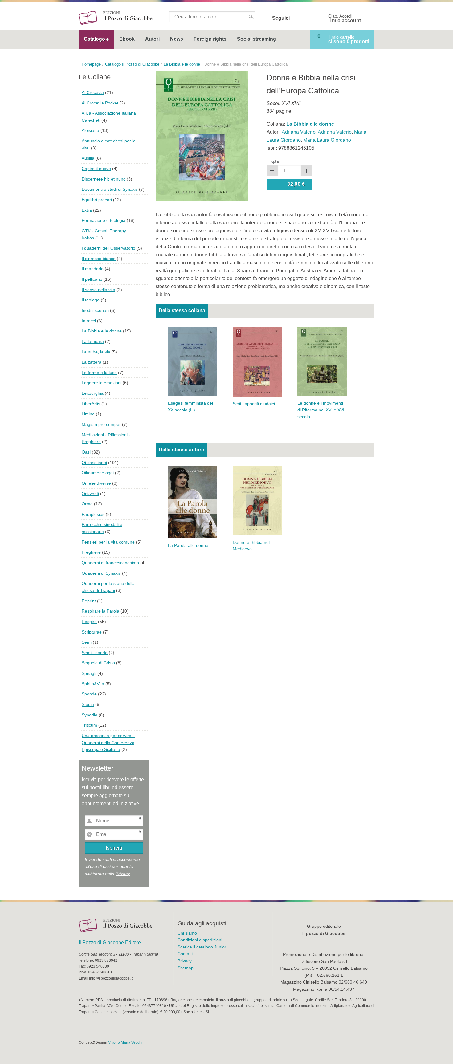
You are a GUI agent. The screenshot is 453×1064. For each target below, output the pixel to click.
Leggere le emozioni (101, 382)
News (176, 39)
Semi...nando (95, 652)
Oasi (86, 452)
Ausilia (88, 158)
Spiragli (89, 673)
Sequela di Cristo (98, 662)
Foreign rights (210, 39)
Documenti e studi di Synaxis (110, 189)
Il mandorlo (93, 268)
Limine (88, 413)
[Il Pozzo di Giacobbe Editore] (116, 17)
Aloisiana (90, 130)
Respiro (89, 621)
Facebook (298, 18)
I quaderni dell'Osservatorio (108, 248)
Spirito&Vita (93, 683)
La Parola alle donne (188, 545)
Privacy (123, 873)
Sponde (89, 693)
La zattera (91, 362)
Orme (87, 503)
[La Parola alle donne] (192, 501)
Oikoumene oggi (98, 472)
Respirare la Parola (100, 611)
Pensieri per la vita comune (108, 542)
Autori (152, 39)
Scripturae (92, 632)
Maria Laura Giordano (327, 140)
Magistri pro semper (101, 424)
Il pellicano (92, 279)
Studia (88, 704)
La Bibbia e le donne (102, 330)
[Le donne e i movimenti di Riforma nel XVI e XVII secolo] (322, 361)
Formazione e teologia (103, 220)
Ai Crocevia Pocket (100, 102)
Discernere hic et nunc (103, 179)
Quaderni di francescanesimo (110, 562)
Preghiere (91, 552)
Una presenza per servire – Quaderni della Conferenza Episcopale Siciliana (108, 742)
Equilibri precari (97, 199)
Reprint (89, 600)
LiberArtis (91, 403)
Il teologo (91, 299)
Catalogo (94, 39)
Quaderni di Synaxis (101, 573)
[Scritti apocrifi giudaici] (257, 361)
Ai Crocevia (93, 92)
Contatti (185, 953)
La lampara (93, 341)
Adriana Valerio (299, 132)
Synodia (89, 714)
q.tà (275, 161)
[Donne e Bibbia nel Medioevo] (257, 500)
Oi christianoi (94, 462)
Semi (87, 642)
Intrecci (89, 320)
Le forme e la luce (99, 372)
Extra (87, 210)
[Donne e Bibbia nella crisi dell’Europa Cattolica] (202, 135)
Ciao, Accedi (344, 18)
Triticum (89, 725)
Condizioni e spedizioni (200, 939)
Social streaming (256, 39)
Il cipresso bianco (99, 258)
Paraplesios (93, 514)
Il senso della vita (98, 289)
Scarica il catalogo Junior (202, 946)
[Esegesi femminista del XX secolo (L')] (192, 361)
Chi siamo (187, 933)
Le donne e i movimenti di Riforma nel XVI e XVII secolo (321, 410)
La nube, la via (96, 351)
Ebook (127, 39)
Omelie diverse (96, 483)
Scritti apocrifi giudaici (254, 404)
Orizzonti (90, 493)
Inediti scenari (95, 310)
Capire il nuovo (96, 168)
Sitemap (186, 967)
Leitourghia (93, 393)
